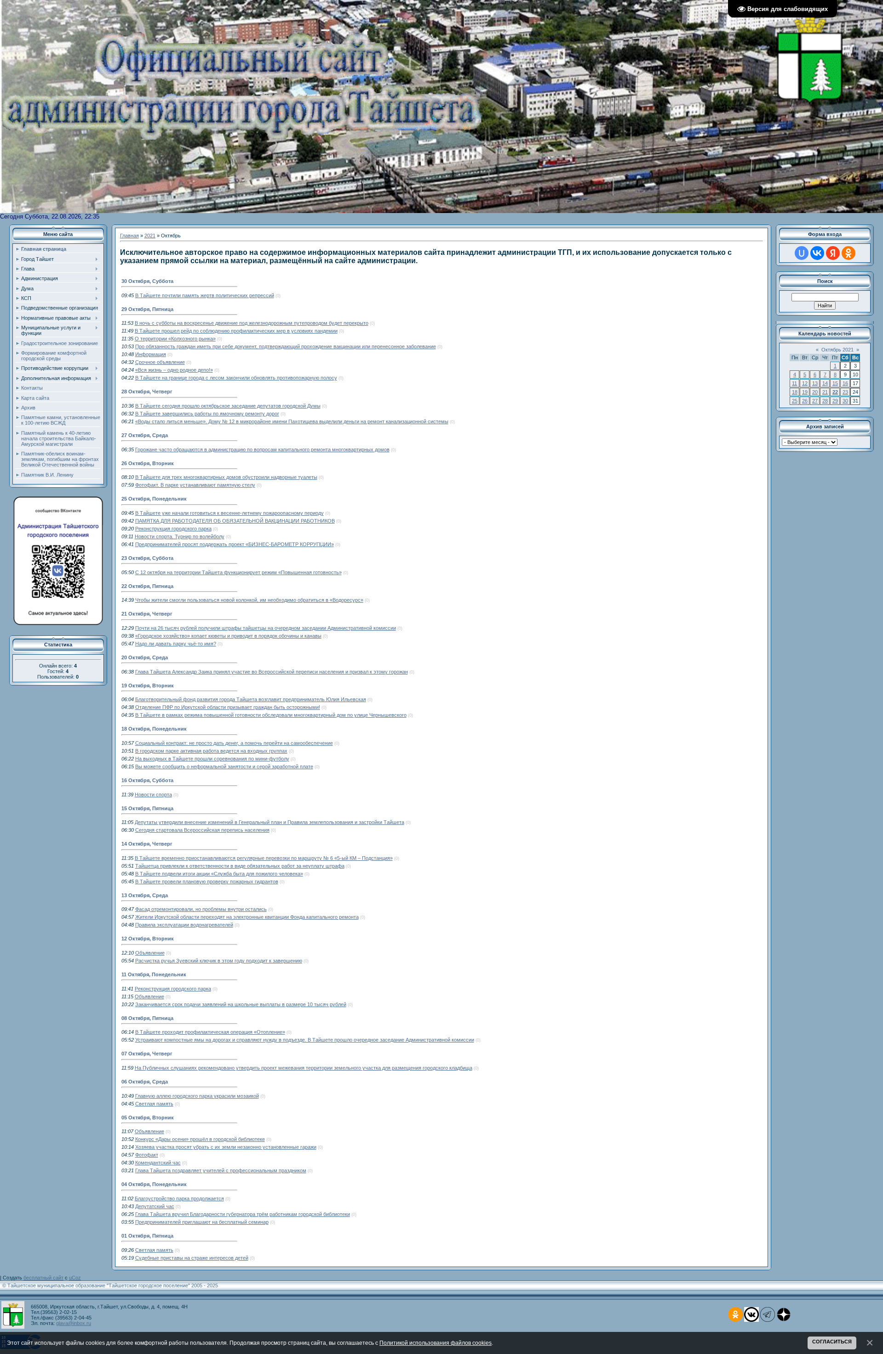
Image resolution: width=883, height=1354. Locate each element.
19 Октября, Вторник (147, 685)
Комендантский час (158, 1162)
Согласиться (832, 1341)
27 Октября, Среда (144, 435)
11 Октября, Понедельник (153, 974)
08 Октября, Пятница (147, 1018)
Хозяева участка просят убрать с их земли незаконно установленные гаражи (225, 1147)
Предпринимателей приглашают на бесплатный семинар (202, 1222)
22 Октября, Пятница (147, 586)
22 (835, 392)
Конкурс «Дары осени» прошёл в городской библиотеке (200, 1139)
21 (825, 392)
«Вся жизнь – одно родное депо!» (174, 370)
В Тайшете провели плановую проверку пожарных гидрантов (206, 881)
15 (835, 383)
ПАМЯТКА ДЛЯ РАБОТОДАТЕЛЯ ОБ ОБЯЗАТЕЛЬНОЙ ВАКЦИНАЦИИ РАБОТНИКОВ (235, 521)
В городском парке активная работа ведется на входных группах (211, 751)
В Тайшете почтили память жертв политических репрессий (204, 295)
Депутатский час (154, 1206)
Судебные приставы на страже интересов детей (191, 1258)
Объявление (150, 953)
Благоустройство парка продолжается (179, 1198)
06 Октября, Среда (144, 1081)
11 (794, 383)
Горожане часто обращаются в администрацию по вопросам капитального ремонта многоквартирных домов (262, 449)
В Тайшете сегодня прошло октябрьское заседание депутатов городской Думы (228, 406)
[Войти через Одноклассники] (848, 253)
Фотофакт (146, 1155)
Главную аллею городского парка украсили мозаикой (197, 1096)
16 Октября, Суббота (147, 780)
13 (815, 383)
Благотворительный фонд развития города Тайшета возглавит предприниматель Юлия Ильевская (250, 699)
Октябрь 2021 (837, 349)
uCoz (75, 1277)
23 (845, 392)
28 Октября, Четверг (146, 391)
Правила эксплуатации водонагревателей (184, 925)
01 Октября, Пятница (147, 1236)
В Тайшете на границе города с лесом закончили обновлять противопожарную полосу (236, 377)
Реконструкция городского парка (173, 528)
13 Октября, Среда (144, 895)
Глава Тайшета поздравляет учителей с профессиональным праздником (220, 1170)
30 (845, 400)
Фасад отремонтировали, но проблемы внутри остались (201, 909)
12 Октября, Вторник (147, 938)
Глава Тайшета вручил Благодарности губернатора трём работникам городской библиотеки (242, 1214)
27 (815, 400)
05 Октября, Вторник (147, 1117)
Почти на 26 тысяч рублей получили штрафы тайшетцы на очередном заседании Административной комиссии (265, 628)
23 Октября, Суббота (147, 558)
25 (794, 400)
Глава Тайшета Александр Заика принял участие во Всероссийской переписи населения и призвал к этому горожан (271, 671)
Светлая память (154, 1103)
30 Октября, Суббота (147, 281)
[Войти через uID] (801, 253)
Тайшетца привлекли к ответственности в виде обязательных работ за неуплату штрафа (239, 866)
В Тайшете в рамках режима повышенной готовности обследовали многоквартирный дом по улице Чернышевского (271, 715)
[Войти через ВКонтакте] (817, 253)
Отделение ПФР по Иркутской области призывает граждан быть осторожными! (227, 707)
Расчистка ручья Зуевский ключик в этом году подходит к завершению (218, 960)
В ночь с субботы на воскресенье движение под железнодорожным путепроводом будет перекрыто (251, 323)
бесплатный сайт (43, 1277)
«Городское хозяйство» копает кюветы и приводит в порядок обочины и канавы (228, 636)
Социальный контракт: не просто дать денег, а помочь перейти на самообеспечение (234, 743)
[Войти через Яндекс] (833, 253)
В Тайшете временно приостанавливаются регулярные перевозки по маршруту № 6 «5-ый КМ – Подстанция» (264, 858)
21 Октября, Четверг (146, 614)
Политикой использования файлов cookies (435, 1343)
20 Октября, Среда (144, 657)
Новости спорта (153, 794)
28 (825, 400)
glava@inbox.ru (73, 1323)
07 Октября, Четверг (146, 1053)
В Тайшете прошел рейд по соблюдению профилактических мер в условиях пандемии (236, 331)
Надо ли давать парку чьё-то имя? (175, 643)
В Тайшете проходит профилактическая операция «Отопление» (210, 1032)
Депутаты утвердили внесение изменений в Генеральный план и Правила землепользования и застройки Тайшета (269, 822)
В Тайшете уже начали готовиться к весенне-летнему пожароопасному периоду (229, 513)
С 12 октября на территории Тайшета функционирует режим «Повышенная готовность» (238, 572)
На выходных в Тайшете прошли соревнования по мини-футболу (212, 758)
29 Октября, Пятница (147, 309)
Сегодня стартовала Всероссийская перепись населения (202, 830)
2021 (149, 235)
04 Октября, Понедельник (154, 1184)
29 (835, 400)
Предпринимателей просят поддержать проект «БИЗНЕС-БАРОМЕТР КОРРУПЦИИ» (234, 544)
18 (794, 392)
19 (805, 392)
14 (825, 383)
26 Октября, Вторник (147, 463)
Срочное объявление (160, 362)
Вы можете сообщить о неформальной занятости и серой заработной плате (224, 766)
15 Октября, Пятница (147, 808)
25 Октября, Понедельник (154, 498)
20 (815, 392)
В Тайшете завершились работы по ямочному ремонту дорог (207, 413)
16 (845, 383)
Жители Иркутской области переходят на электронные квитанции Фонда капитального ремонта (247, 917)
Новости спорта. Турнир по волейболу (179, 536)
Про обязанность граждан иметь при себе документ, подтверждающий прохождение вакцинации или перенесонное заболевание (285, 346)
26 (805, 400)
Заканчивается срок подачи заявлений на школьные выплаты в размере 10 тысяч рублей (240, 1004)
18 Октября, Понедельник (154, 729)
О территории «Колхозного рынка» (175, 338)
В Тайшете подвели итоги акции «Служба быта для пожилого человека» (219, 873)
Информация (150, 354)
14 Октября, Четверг (146, 844)
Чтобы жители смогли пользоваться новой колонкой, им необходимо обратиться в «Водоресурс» (249, 600)
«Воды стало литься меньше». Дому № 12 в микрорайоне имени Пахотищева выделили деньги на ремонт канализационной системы (291, 421)
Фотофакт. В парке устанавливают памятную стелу (195, 485)
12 (805, 383)
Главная (129, 235)
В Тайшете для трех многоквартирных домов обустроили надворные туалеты (226, 477)
